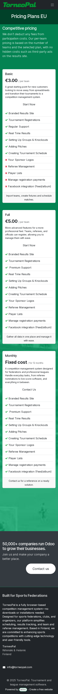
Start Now (29, 104)
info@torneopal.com (19, 667)
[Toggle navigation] (52, 4)
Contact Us (29, 389)
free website (46, 689)
